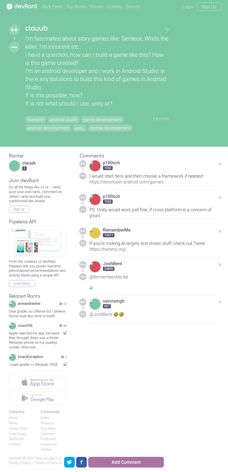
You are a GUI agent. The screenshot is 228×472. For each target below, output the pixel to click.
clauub (36, 28)
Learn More (22, 283)
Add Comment (126, 462)
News (13, 423)
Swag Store (18, 428)
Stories (96, 6)
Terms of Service (48, 463)
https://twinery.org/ (108, 249)
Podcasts (48, 439)
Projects (47, 423)
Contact (15, 444)
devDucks (16, 439)
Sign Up (209, 6)
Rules (45, 418)
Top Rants (76, 6)
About (13, 418)
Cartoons (48, 434)
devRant (15, 458)
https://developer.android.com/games (126, 182)
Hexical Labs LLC (48, 458)
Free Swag (17, 434)
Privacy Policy (20, 463)
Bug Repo (48, 428)
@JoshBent (101, 314)
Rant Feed (52, 6)
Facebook (49, 444)
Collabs (114, 6)
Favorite (161, 118)
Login (187, 6)
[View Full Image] (156, 287)
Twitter (46, 450)
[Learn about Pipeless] (38, 242)
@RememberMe (106, 277)
